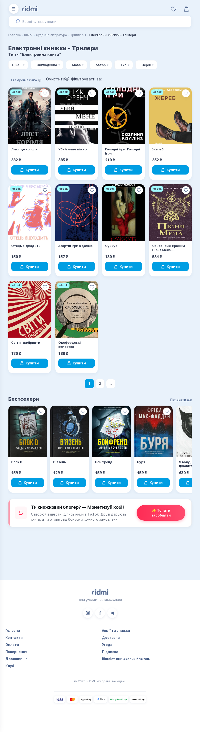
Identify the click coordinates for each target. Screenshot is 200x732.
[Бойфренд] (111, 431)
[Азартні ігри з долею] (76, 212)
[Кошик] (186, 9)
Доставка (111, 638)
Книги (28, 35)
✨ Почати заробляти (161, 512)
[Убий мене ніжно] (76, 116)
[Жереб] (170, 116)
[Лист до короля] (29, 116)
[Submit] (17, 21)
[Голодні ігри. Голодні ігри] (123, 116)
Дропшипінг (16, 659)
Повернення (16, 652)
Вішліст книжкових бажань (126, 659)
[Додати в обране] (45, 93)
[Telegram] (112, 613)
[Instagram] (88, 613)
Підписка (110, 652)
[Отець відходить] (29, 212)
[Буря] (153, 431)
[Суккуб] (123, 212)
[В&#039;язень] (69, 431)
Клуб (9, 666)
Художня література (51, 35)
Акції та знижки (116, 631)
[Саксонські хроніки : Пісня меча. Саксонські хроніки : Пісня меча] (170, 212)
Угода (107, 645)
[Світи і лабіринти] (29, 309)
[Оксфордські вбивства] (76, 309)
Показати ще (181, 399)
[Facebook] (100, 613)
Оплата (12, 645)
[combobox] (100, 21)
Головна (14, 35)
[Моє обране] (174, 9)
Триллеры (78, 35)
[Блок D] (27, 431)
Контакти (14, 638)
